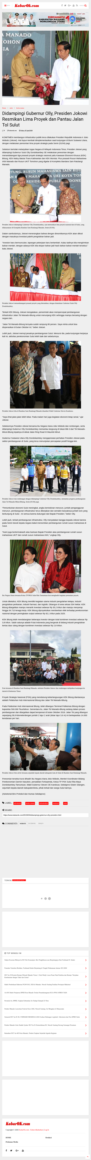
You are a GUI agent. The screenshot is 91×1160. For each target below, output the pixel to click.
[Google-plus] (69, 5)
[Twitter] (65, 5)
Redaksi (49, 1138)
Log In (46, 1130)
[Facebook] (62, 5)
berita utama (20, 108)
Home (4, 108)
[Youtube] (73, 5)
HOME (8, 1138)
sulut (11, 108)
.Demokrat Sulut (18, 880)
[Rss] (77, 5)
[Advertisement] (45, 929)
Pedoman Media (12, 1142)
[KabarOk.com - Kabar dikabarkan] (27, 6)
